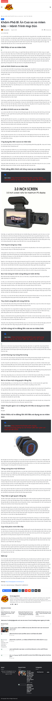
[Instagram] (17, 604)
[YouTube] (15, 604)
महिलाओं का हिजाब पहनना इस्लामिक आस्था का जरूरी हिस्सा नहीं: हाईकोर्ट (25, 633)
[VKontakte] (32, 590)
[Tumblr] (23, 590)
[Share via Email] (36, 590)
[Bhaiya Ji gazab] (8, 7)
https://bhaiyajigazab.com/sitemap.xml (15, 581)
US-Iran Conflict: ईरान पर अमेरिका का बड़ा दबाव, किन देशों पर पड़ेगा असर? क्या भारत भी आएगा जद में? (30, 676)
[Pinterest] (26, 590)
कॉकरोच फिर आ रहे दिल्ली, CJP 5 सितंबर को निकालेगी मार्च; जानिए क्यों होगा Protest (28, 639)
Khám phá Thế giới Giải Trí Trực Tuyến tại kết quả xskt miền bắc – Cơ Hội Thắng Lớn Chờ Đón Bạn (25, 613)
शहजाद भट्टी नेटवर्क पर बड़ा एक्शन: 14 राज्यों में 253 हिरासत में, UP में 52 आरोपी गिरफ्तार (28, 649)
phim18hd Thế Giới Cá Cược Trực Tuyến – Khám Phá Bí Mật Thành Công (43, 613)
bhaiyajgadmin (6, 29)
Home (3, 16)
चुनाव (6, 16)
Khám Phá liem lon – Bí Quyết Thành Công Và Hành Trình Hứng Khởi (8, 613)
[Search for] (50, 7)
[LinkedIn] (19, 590)
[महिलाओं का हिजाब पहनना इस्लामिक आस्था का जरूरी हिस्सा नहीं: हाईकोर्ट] (4, 635)
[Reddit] (29, 590)
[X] (14, 604)
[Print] (39, 590)
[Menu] (1, 7)
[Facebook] (12, 604)
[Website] (11, 604)
